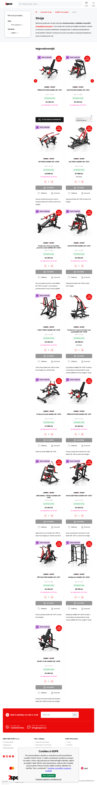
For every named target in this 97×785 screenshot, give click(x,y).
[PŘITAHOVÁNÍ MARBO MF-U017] (49, 554)
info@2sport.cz (39, 727)
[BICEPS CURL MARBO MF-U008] (49, 638)
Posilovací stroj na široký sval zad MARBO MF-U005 (79, 331)
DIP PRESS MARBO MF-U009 (48, 162)
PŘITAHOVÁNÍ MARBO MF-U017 (48, 577)
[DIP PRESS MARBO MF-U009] (49, 139)
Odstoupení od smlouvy (43, 745)
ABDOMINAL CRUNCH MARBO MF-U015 (48, 497)
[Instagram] (10, 756)
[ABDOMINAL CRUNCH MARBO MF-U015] (49, 472)
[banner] (9, 4)
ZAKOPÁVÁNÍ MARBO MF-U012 (78, 90)
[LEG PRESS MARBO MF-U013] (79, 139)
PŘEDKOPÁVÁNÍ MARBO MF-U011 (50, 90)
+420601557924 (17, 728)
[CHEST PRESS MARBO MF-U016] (49, 307)
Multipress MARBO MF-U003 (79, 577)
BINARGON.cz (90, 781)
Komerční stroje (46, 12)
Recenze (69, 745)
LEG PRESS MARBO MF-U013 (79, 162)
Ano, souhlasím (48, 775)
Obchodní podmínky (42, 742)
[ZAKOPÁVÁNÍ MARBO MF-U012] (78, 68)
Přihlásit (75, 715)
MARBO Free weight (62, 12)
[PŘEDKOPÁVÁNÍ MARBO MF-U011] (49, 68)
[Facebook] (4, 756)
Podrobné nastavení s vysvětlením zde (48, 779)
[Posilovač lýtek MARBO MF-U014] (49, 391)
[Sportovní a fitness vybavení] (36, 12)
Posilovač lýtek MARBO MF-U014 (48, 414)
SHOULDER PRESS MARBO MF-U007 (79, 496)
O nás (69, 742)
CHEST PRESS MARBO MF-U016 (48, 330)
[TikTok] (13, 756)
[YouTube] (7, 756)
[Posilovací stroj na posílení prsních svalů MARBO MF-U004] (49, 223)
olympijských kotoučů (44, 26)
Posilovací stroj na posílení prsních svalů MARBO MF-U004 (49, 247)
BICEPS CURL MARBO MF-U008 (48, 661)
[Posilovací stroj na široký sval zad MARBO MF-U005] (79, 307)
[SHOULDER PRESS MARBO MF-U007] (79, 472)
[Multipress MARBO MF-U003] (79, 554)
